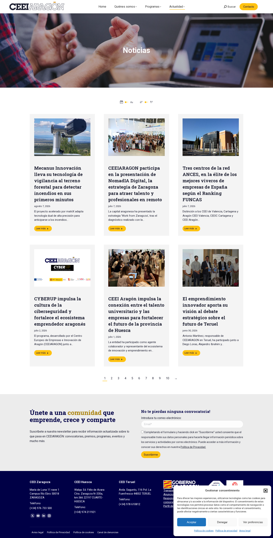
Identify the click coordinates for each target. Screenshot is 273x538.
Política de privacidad (226, 530)
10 (167, 378)
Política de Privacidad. (193, 447)
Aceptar (191, 522)
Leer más (41, 228)
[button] (265, 491)
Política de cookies (204, 530)
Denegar (222, 522)
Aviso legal (245, 530)
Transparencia (172, 490)
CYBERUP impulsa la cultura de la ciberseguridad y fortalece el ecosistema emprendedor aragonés (59, 311)
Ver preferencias (253, 522)
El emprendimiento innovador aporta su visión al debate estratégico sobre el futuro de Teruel (205, 311)
